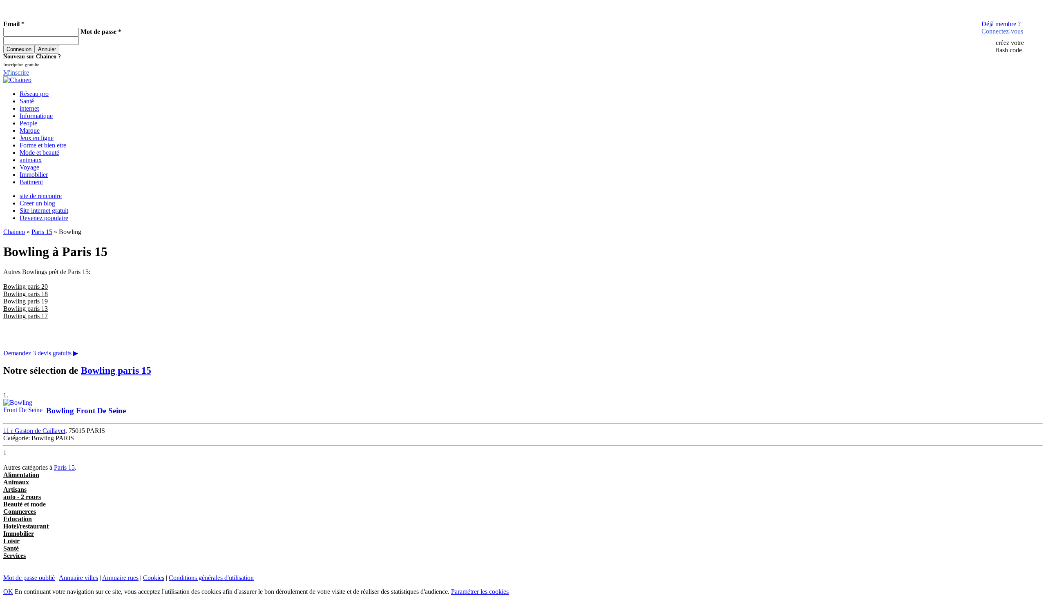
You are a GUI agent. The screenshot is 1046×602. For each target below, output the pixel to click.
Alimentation (21, 474)
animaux (31, 159)
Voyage (29, 167)
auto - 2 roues (22, 496)
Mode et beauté (39, 152)
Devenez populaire (44, 217)
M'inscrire (16, 72)
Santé (27, 101)
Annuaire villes (78, 577)
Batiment (31, 181)
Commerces (19, 511)
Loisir (11, 540)
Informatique (36, 115)
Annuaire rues (120, 577)
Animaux (16, 482)
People (28, 123)
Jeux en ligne (37, 137)
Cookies (153, 577)
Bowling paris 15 (116, 370)
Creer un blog (37, 203)
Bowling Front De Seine (86, 410)
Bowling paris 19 (25, 301)
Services (14, 555)
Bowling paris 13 (25, 308)
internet (29, 108)
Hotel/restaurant (26, 526)
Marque (30, 130)
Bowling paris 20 (25, 286)
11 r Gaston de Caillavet (34, 430)
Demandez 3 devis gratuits (40, 353)
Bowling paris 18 (25, 293)
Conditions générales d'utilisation (211, 577)
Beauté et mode (24, 504)
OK (8, 591)
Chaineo (14, 231)
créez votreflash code (1010, 46)
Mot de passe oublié (29, 577)
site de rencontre (41, 195)
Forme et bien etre (43, 145)
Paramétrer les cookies (480, 591)
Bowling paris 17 (25, 315)
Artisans (15, 489)
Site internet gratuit (44, 210)
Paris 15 (41, 231)
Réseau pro (34, 93)
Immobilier (34, 174)
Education (17, 518)
